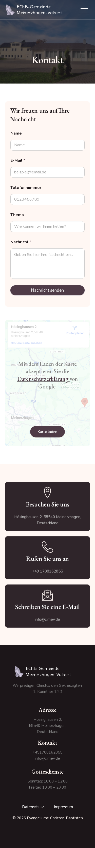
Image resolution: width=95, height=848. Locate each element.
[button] (47, 431)
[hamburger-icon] (84, 9)
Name (16, 133)
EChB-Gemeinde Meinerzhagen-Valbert (39, 9)
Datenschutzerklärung (42, 379)
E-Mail (17, 160)
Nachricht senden (47, 290)
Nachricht (20, 242)
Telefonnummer (25, 187)
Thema (17, 215)
